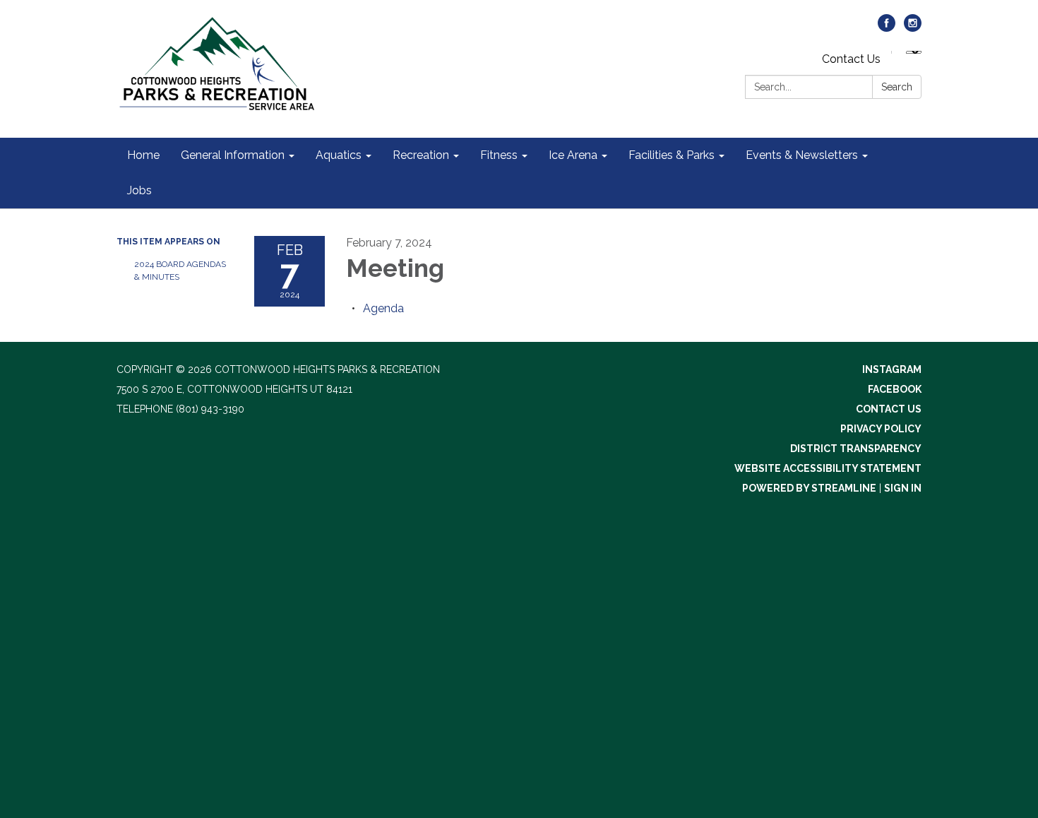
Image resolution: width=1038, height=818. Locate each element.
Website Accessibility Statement (827, 468)
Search (896, 87)
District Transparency (855, 448)
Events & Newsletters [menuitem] (802, 155)
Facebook (894, 389)
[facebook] (886, 28)
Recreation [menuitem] (421, 155)
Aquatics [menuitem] (339, 155)
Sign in (902, 488)
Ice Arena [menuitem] (573, 155)
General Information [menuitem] (233, 155)
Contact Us (851, 59)
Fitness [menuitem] (499, 155)
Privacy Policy (880, 428)
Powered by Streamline (809, 488)
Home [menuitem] (143, 155)
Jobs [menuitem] (139, 190)
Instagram (891, 369)
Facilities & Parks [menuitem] (671, 155)
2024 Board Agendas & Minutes (180, 270)
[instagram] (912, 28)
